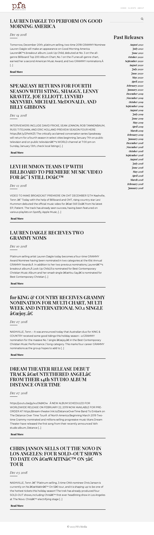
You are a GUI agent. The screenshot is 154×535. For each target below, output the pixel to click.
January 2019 (135, 139)
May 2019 (138, 122)
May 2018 (138, 171)
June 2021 (137, 53)
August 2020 (136, 65)
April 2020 (137, 81)
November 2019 (134, 98)
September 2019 (134, 106)
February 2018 (135, 184)
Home (123, 8)
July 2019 (137, 114)
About (141, 8)
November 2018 (134, 147)
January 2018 (135, 188)
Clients (132, 8)
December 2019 (134, 93)
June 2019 (137, 118)
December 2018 (134, 143)
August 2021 (136, 44)
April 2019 (137, 126)
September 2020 (134, 61)
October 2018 (136, 151)
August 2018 (136, 159)
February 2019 (135, 134)
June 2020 (137, 73)
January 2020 (135, 89)
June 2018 (137, 167)
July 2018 (137, 163)
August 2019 (136, 110)
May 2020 (137, 77)
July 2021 (137, 48)
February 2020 (135, 85)
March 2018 (136, 179)
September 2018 (134, 155)
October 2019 (136, 102)
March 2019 (136, 130)
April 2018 (137, 175)
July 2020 (137, 69)
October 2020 (135, 57)
